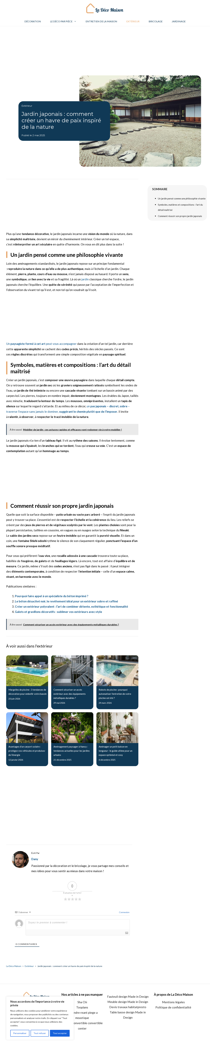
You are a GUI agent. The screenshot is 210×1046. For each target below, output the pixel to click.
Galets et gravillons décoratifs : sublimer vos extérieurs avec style (58, 611)
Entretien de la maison (101, 21)
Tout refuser (40, 1033)
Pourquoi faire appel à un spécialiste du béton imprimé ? (51, 596)
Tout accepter (60, 1033)
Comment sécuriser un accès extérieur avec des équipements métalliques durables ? (69, 693)
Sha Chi (82, 1002)
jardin (85, 279)
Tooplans (82, 1007)
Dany (34, 859)
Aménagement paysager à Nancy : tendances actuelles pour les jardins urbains (71, 750)
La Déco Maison (13, 966)
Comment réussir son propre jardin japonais (180, 216)
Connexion (124, 912)
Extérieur (132, 21)
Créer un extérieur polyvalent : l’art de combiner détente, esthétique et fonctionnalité (71, 606)
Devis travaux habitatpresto (127, 1007)
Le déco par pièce (61, 21)
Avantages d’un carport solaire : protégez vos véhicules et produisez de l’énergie (26, 750)
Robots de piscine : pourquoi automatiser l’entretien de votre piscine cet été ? (115, 693)
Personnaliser (19, 1033)
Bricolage (155, 21)
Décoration (32, 21)
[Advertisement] (105, 49)
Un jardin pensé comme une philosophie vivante (182, 198)
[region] (40, 1018)
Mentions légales (173, 1002)
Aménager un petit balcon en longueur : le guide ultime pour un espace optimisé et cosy (115, 750)
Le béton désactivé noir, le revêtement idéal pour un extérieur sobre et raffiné (66, 601)
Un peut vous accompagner (41, 343)
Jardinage (179, 21)
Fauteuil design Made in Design (128, 996)
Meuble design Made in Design (127, 1002)
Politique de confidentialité (173, 1007)
